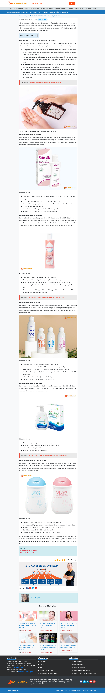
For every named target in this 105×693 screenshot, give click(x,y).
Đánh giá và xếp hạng (46, 670)
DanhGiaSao (11, 12)
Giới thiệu (43, 661)
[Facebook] (81, 682)
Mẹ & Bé (70, 8)
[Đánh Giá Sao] (17, 3)
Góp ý (41, 667)
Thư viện (88, 8)
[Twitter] (84, 682)
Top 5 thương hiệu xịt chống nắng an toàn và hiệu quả (68, 646)
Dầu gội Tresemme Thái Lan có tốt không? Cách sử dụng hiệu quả (48, 647)
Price (94, 8)
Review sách (79, 8)
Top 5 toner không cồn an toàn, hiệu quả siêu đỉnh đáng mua (26, 647)
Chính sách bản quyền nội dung (80, 670)
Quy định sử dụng (76, 661)
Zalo (22, 667)
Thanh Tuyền (24, 19)
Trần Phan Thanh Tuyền (25, 671)
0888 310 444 (16, 667)
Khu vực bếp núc (60, 8)
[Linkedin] (87, 682)
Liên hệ (42, 664)
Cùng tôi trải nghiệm (16, 8)
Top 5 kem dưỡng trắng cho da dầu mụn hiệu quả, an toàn (48, 625)
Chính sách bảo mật (77, 664)
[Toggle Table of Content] (35, 35)
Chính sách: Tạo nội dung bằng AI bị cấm (83, 673)
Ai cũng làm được (47, 8)
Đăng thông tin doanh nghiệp (48, 673)
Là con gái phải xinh (32, 8)
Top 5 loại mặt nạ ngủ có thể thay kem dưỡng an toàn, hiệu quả (68, 625)
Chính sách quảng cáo (78, 667)
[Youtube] (90, 682)
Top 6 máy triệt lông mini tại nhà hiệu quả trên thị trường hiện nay (27, 625)
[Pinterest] (94, 682)
